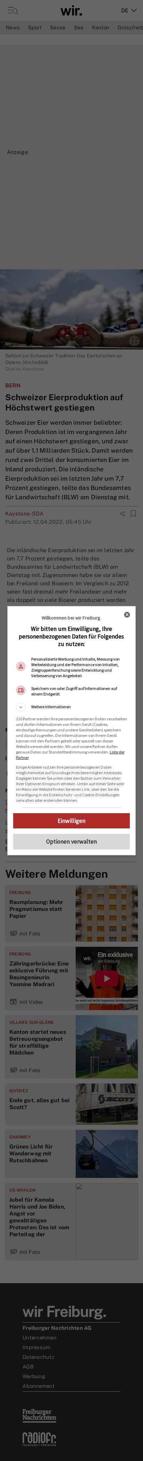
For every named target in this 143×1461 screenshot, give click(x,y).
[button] (71, 707)
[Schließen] (127, 615)
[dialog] (71, 730)
